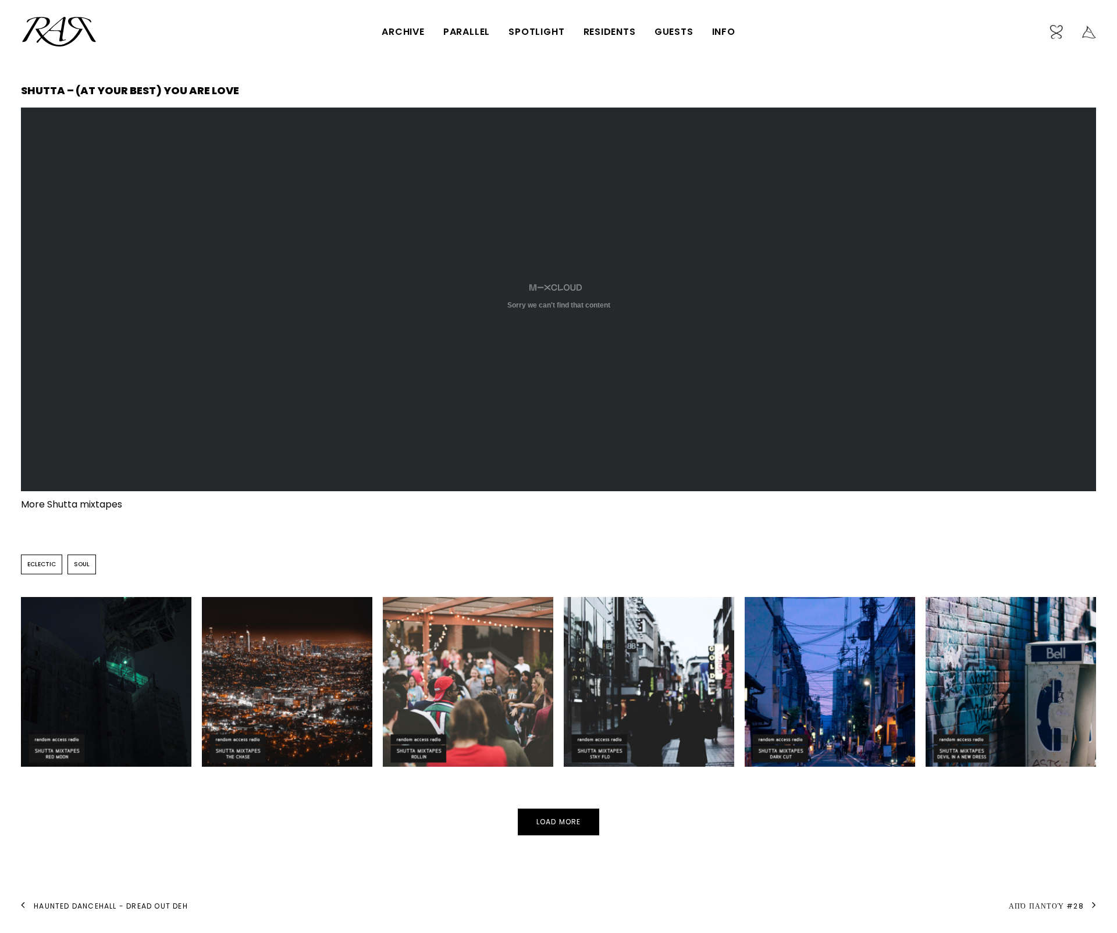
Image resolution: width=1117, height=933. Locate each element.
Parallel (466, 31)
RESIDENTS (610, 31)
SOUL (82, 564)
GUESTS (673, 31)
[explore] (1085, 31)
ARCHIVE (403, 31)
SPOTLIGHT (536, 31)
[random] (1061, 31)
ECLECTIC (41, 564)
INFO (723, 31)
